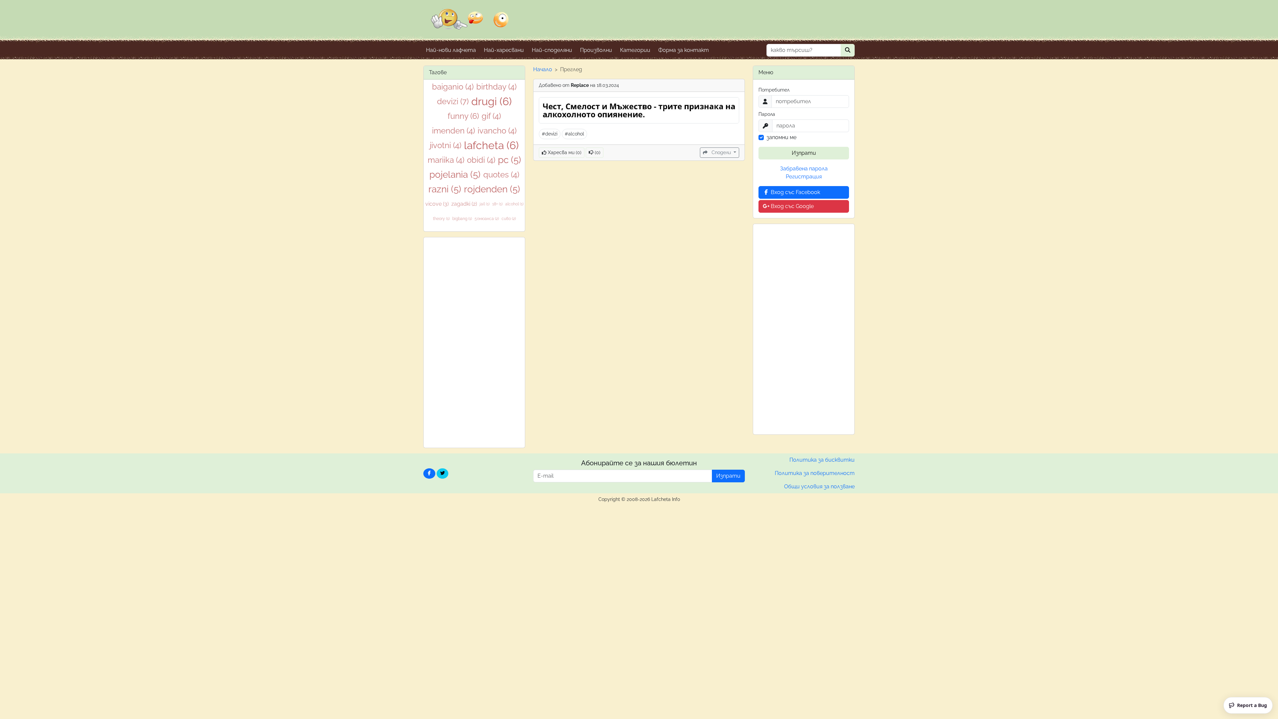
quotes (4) (501, 174)
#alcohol (574, 133)
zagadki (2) (464, 204)
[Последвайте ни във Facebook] (429, 473)
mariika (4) (446, 160)
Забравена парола (804, 168)
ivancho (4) (497, 130)
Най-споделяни (552, 50)
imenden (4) (453, 130)
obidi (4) (481, 160)
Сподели (721, 152)
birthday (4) (496, 87)
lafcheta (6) (491, 145)
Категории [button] (635, 50)
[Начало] (470, 23)
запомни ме (781, 137)
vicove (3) (437, 204)
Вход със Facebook (794, 192)
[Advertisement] (474, 342)
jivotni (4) (445, 145)
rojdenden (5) (492, 189)
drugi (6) (491, 101)
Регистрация (804, 176)
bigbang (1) (462, 218)
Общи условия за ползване (819, 486)
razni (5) (444, 189)
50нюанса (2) (487, 218)
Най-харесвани (504, 50)
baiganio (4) (453, 87)
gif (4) (491, 116)
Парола (766, 114)
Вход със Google (791, 206)
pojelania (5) (455, 174)
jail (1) (485, 204)
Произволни (596, 50)
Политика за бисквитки (822, 460)
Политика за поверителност (815, 473)
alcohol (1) (514, 204)
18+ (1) (497, 204)
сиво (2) (509, 218)
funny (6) (463, 116)
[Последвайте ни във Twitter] (443, 473)
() (596, 152)
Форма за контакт (683, 50)
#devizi (549, 133)
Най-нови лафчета (451, 50)
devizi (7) (453, 101)
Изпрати (804, 153)
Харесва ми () (563, 152)
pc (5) (509, 159)
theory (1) (441, 218)
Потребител (773, 90)
